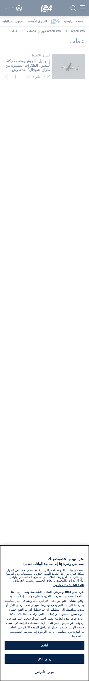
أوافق (44, 645)
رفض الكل (44, 659)
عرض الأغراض (44, 672)
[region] (44, 613)
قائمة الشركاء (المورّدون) (68, 585)
